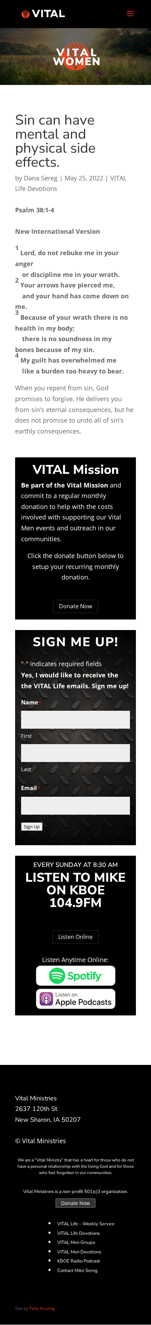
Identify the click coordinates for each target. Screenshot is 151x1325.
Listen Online (75, 937)
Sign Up (32, 826)
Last (26, 769)
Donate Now (75, 606)
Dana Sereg (41, 178)
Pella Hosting (42, 1308)
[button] (75, 215)
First (26, 735)
